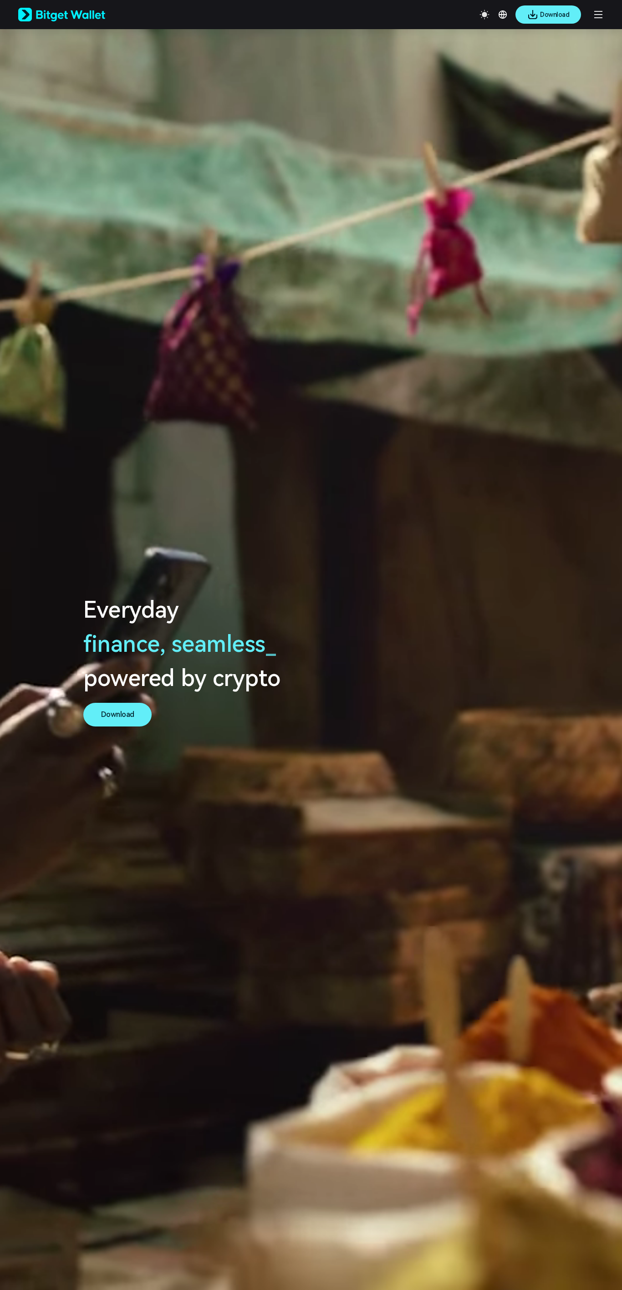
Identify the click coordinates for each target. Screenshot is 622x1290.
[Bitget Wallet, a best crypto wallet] (73, 14)
